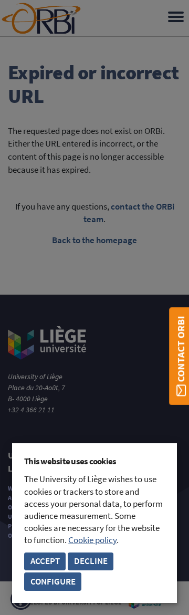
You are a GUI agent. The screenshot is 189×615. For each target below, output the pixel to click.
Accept (45, 561)
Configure (53, 581)
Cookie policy (92, 540)
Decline (91, 561)
